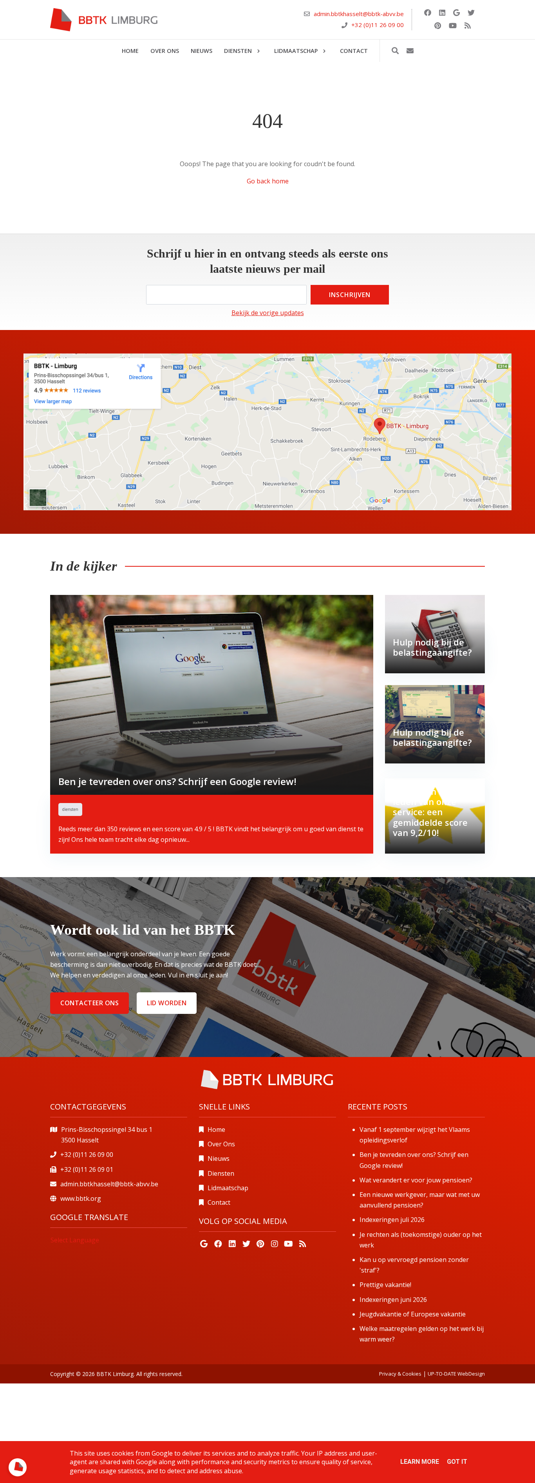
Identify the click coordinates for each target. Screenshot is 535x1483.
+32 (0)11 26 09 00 (377, 25)
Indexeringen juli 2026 (392, 1219)
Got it (457, 1461)
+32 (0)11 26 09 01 (86, 1169)
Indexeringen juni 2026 (393, 1299)
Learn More (419, 1461)
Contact (219, 1202)
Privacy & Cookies (400, 1373)
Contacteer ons (89, 1003)
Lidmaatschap (228, 1188)
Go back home (268, 181)
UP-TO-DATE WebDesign (456, 1373)
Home (216, 1129)
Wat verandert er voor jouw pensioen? (416, 1180)
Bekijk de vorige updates (267, 312)
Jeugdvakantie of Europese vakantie (413, 1314)
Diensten (221, 1173)
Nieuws (219, 1158)
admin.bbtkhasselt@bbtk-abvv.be (359, 14)
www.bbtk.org (80, 1198)
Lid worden (166, 1003)
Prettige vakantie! (385, 1284)
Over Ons (221, 1144)
